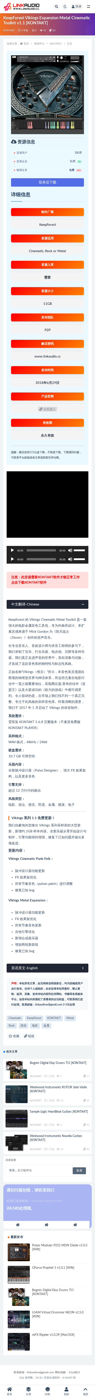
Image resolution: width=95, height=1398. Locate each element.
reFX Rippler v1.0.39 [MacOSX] (53, 1334)
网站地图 (60, 1372)
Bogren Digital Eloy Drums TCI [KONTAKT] (58, 1063)
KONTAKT (9, 30)
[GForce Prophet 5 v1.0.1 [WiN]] (19, 1275)
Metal (70, 1018)
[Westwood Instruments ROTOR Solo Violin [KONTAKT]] (17, 1094)
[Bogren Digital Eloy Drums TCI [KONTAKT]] (17, 1070)
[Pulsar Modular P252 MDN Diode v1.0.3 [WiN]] (19, 1252)
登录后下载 (47, 182)
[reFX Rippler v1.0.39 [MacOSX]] (19, 1342)
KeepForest (34, 1018)
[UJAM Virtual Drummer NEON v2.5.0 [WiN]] (19, 1319)
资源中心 (39, 43)
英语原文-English (24, 968)
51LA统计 (74, 1372)
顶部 (85, 1394)
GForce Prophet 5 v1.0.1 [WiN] (53, 1267)
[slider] (80, 550)
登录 (78, 6)
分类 (28, 1394)
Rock (12, 1025)
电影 (35, 1025)
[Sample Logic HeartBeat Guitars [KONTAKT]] (17, 1118)
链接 (30, 1036)
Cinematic (15, 1018)
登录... (13, 1170)
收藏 (15, 1036)
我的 (66, 1394)
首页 (26, 43)
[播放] (12, 550)
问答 (47, 1394)
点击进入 (49, 409)
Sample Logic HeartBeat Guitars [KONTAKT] (59, 1111)
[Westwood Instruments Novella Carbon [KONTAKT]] (17, 1143)
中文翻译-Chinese (25, 604)
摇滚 (23, 1025)
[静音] (70, 550)
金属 (46, 1025)
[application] (47, 550)
